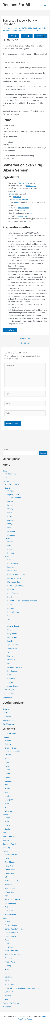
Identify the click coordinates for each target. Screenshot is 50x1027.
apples (17, 202)
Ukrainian (11, 531)
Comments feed (9, 720)
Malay (9, 524)
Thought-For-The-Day (11, 1003)
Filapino (10, 501)
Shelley (10, 682)
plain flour (17, 197)
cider (23, 210)
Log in (5, 713)
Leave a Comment (10, 28)
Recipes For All (16, 4)
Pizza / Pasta (12, 593)
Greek (7, 762)
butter (19, 188)
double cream (23, 216)
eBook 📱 (41, 36)
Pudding (10, 553)
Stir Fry (8, 996)
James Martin (12, 645)
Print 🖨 (13, 36)
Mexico (10, 527)
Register (6, 709)
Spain (7, 803)
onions (11, 194)
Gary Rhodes (12, 634)
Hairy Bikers (7, 31)
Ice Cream (11, 567)
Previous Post (25, 339)
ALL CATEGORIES (25, 28)
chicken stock (23, 208)
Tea (8, 619)
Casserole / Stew (14, 578)
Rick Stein (11, 679)
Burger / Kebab (13, 563)
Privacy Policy (10, 474)
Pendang (10, 589)
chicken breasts (23, 183)
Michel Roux (12, 660)
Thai (6, 807)
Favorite (8, 330)
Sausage (10, 608)
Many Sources (10, 888)
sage (31, 213)
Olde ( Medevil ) (16, 498)
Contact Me (7, 697)
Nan (9, 664)
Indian (9, 513)
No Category (10, 690)
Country (8, 488)
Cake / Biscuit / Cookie (16, 574)
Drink (7, 940)
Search (5, 450)
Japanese (11, 520)
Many (7, 792)
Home (5, 471)
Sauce (20, 31)
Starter (7, 829)
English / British (39, 28)
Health (9, 943)
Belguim (8, 740)
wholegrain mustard (20, 199)
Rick (9, 675)
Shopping (6, 848)
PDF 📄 (27, 36)
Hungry (10, 509)
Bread (9, 559)
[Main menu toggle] (45, 4)
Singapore (11, 535)
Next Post (25, 343)
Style (7, 557)
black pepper (31, 186)
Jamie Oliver (12, 649)
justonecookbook (11, 881)
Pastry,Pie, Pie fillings (15, 586)
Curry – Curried (13, 571)
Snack (9, 549)
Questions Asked (9, 844)
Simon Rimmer (13, 686)
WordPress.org (8, 724)
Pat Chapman (12, 671)
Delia (9, 630)
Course (8, 539)
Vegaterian (28, 31)
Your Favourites (9, 693)
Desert (10, 542)
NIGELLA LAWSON (14, 667)
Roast (9, 597)
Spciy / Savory (13, 612)
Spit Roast (9, 992)
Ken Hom (10, 656)
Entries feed (7, 716)
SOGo (5, 478)
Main (15, 31)
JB (8, 652)
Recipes (6, 481)
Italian (9, 516)
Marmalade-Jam (13, 582)
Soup (9, 616)
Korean (7, 785)
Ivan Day (10, 641)
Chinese (10, 491)
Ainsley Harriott (13, 626)
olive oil (16, 191)
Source (8, 623)
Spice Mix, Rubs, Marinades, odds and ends (24, 601)
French (10, 505)
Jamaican (8, 777)
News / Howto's (9, 836)
